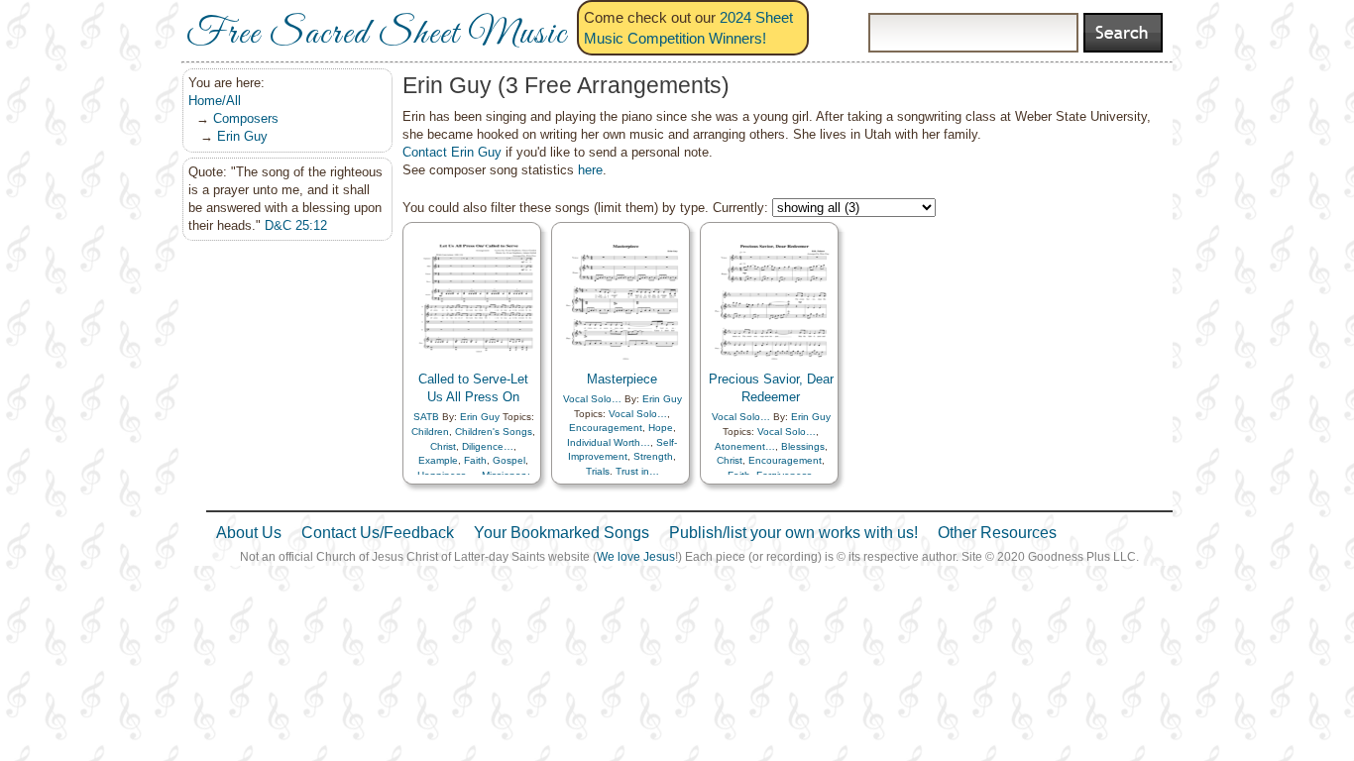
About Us (249, 532)
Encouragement (605, 427)
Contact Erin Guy (452, 152)
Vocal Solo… (592, 398)
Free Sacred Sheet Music (376, 34)
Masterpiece (622, 379)
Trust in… (637, 471)
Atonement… (745, 446)
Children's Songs (493, 431)
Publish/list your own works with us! (793, 532)
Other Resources (997, 532)
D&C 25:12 (296, 225)
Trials (598, 471)
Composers (246, 118)
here (590, 170)
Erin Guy (242, 136)
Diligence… (487, 446)
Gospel (509, 460)
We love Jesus (636, 557)
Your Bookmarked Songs (561, 532)
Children (430, 431)
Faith (475, 460)
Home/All (214, 100)
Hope (660, 427)
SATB (426, 416)
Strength (653, 456)
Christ (443, 446)
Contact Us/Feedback (377, 532)
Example (438, 460)
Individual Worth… (608, 442)
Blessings (803, 446)
